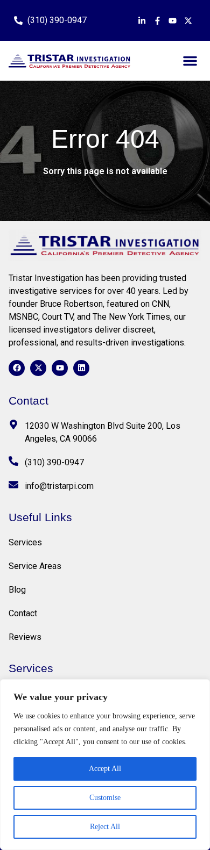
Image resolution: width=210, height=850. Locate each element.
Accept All (105, 769)
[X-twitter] (38, 368)
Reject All (105, 827)
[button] (190, 60)
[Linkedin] (81, 368)
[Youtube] (60, 368)
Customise (105, 798)
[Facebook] (17, 368)
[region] (105, 764)
